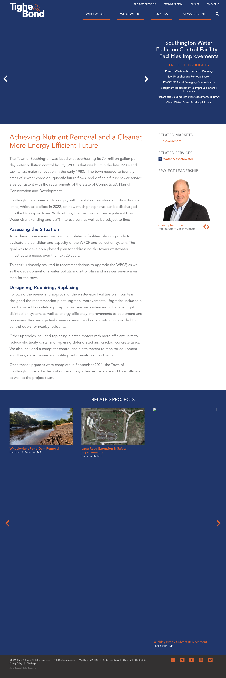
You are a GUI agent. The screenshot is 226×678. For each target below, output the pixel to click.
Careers (162, 14)
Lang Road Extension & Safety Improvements (104, 450)
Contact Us (213, 4)
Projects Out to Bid (145, 4)
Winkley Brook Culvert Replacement (180, 642)
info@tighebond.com (64, 660)
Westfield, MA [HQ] (88, 660)
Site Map (31, 663)
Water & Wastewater (178, 159)
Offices (195, 4)
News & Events (195, 14)
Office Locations (111, 660)
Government (172, 141)
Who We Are (96, 14)
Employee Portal (173, 4)
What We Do (130, 14)
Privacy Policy (16, 663)
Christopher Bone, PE (173, 225)
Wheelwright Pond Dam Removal (34, 449)
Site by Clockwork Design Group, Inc (23, 668)
